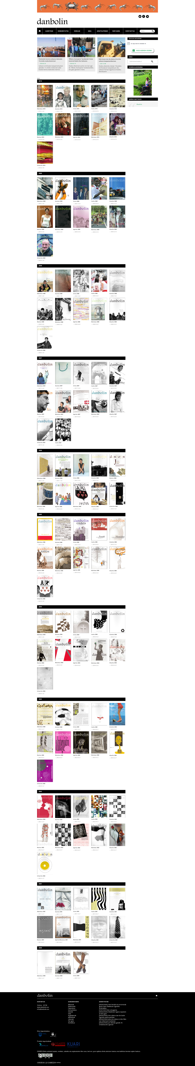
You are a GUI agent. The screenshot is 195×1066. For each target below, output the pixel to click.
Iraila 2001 (94, 911)
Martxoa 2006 (77, 506)
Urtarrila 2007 (41, 442)
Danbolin (139, 104)
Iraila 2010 (94, 108)
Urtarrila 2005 (41, 599)
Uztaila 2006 (95, 478)
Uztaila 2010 (113, 109)
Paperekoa (71, 1008)
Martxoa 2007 (95, 414)
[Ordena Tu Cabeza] (46, 1062)
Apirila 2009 (76, 229)
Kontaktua (130, 31)
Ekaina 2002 (40, 847)
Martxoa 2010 (95, 137)
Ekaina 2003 (40, 755)
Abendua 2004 (41, 634)
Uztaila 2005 (113, 542)
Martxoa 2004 (95, 663)
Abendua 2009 (41, 201)
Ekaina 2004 (40, 663)
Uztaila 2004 (113, 634)
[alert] (142, 43)
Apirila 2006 (58, 506)
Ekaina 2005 (40, 570)
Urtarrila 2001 (113, 940)
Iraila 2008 (94, 293)
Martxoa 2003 (95, 755)
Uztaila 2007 (113, 386)
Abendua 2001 (41, 911)
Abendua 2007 (41, 386)
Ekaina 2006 (112, 478)
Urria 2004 (76, 634)
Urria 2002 (76, 819)
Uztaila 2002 (113, 819)
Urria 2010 (76, 108)
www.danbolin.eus (43, 1007)
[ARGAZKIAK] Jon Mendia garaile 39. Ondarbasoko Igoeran (111, 1024)
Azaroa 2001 (58, 911)
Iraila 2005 (94, 542)
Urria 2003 (76, 727)
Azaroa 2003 (58, 727)
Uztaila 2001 (113, 911)
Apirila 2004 (76, 663)
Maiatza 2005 (59, 570)
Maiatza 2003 (59, 755)
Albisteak (49, 31)
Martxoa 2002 (95, 847)
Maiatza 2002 (59, 847)
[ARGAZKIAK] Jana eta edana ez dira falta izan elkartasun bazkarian (112, 1020)
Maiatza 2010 (59, 137)
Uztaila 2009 (113, 201)
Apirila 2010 (76, 137)
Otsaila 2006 (95, 506)
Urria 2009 (76, 201)
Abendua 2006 (41, 478)
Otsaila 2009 (113, 229)
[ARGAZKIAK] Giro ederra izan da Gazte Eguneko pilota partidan (112, 1016)
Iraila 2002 (94, 819)
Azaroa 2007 (58, 385)
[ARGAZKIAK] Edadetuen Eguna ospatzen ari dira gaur (112, 1013)
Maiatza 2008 (59, 322)
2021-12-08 (103, 63)
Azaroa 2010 (58, 109)
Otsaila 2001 (95, 940)
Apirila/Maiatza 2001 (61, 940)
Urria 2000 (76, 975)
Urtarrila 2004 (41, 691)
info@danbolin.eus (43, 1009)
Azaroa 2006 (58, 478)
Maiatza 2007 (59, 414)
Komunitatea (63, 31)
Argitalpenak (102, 31)
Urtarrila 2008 (41, 350)
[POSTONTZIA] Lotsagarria (108, 1010)
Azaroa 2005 (58, 542)
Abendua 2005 (41, 542)
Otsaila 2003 (113, 755)
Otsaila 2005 (113, 570)
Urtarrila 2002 (41, 876)
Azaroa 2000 (58, 975)
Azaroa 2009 (58, 201)
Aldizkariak (71, 1017)
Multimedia (71, 1006)
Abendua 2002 (41, 819)
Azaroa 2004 (58, 634)
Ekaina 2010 (40, 137)
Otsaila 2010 (113, 137)
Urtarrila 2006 (113, 506)
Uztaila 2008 (113, 293)
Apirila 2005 (76, 570)
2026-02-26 (43, 63)
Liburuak (71, 1019)
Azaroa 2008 (58, 293)
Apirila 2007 (76, 414)
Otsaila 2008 (113, 322)
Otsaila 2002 (113, 847)
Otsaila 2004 (113, 663)
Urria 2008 (76, 293)
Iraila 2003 (94, 727)
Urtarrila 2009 (41, 258)
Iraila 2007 (94, 386)
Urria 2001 (76, 911)
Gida (89, 31)
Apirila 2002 (76, 847)
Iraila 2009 (94, 201)
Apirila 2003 (76, 755)
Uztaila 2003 (113, 727)
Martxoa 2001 (77, 939)
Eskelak (77, 31)
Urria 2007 (76, 385)
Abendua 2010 (41, 109)
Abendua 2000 (41, 975)
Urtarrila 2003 (41, 783)
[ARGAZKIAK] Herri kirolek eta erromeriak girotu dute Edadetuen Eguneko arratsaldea (112, 1006)
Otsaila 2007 (113, 414)
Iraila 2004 (94, 634)
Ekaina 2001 (40, 940)
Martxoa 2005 (95, 570)
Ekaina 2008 (40, 322)
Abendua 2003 (41, 726)
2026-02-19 (73, 63)
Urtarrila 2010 (41, 165)
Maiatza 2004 (59, 662)
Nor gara (116, 31)
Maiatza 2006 (41, 506)
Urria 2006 (76, 478)
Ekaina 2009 (40, 229)
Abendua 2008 (41, 293)
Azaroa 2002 (58, 819)
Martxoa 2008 (95, 322)
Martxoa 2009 (95, 229)
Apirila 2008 (76, 322)
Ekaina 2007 (40, 414)
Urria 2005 (76, 542)
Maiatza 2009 (59, 229)
